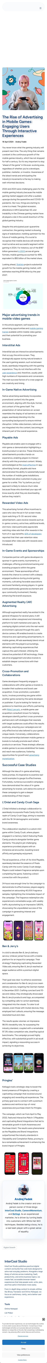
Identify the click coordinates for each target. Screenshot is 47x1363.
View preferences (23, 1355)
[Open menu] (40, 8)
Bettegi (16, 1214)
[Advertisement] (23, 38)
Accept (23, 1342)
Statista (20, 264)
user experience (9, 372)
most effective (29, 465)
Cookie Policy (22, 1360)
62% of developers (33, 534)
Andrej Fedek (20, 142)
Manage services (23, 1336)
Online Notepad (11, 1309)
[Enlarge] (42, 282)
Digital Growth (9, 1247)
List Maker (9, 1313)
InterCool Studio (13, 1210)
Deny (24, 1349)
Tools (7, 1304)
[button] (43, 1319)
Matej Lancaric (13, 709)
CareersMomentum (32, 1210)
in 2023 (21, 251)
